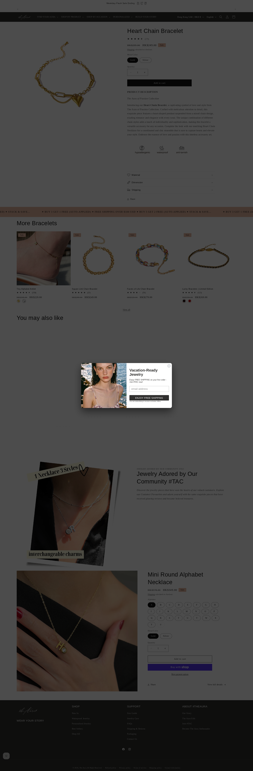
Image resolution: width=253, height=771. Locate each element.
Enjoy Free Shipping (149, 398)
